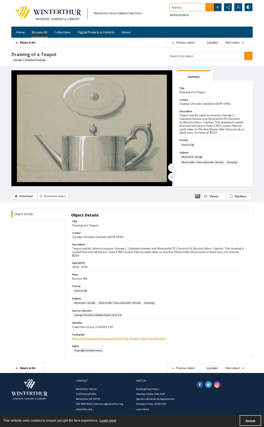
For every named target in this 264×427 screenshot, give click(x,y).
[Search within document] (248, 56)
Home (20, 32)
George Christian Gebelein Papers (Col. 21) (97, 314)
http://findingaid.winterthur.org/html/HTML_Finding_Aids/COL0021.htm (118, 338)
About (126, 32)
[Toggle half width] (172, 177)
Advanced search (179, 14)
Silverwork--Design (192, 156)
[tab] (193, 75)
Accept (250, 420)
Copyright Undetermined (88, 350)
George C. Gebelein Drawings (29, 59)
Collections (62, 32)
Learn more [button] (108, 420)
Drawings (232, 162)
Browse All (39, 32)
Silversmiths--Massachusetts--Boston (203, 162)
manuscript (188, 144)
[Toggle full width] (172, 168)
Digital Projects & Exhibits (96, 32)
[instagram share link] (217, 384)
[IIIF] (197, 196)
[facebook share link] (200, 384)
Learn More (142, 409)
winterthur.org (84, 409)
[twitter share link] (208, 384)
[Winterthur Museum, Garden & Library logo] (48, 13)
